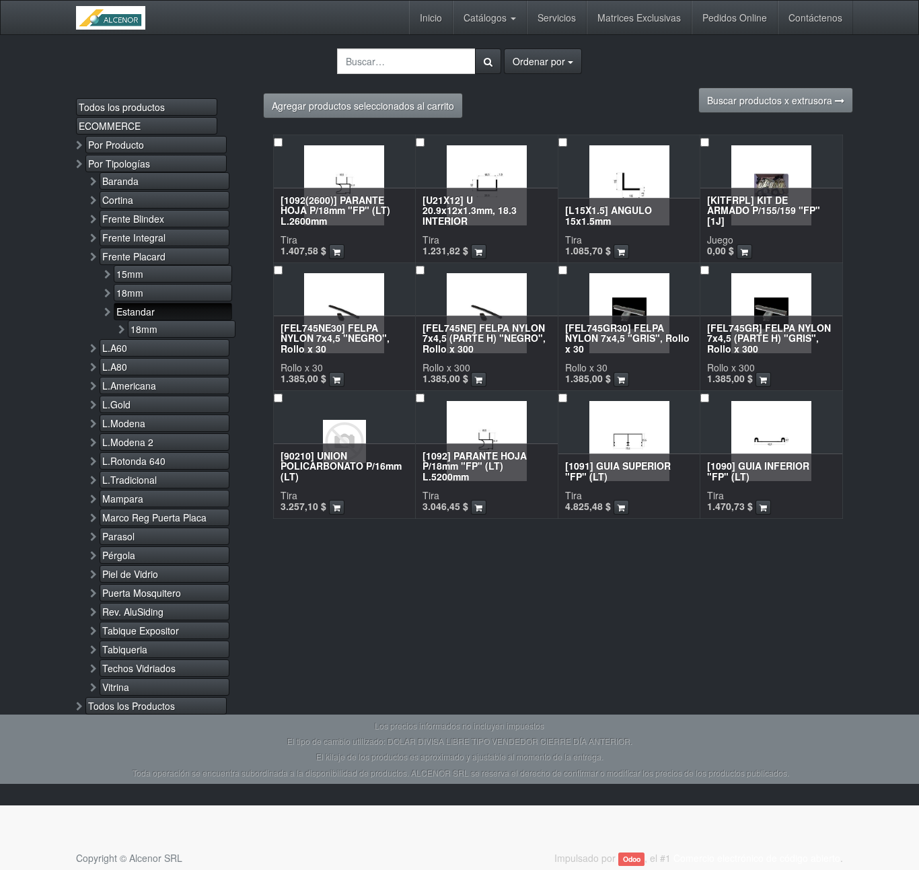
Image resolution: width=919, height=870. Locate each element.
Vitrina (115, 687)
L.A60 (114, 348)
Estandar (135, 311)
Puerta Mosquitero (141, 593)
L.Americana (129, 385)
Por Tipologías (119, 163)
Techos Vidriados (139, 668)
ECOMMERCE (110, 126)
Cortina (117, 200)
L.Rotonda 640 (134, 461)
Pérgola (118, 555)
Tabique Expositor (140, 630)
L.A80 (114, 366)
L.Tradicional (129, 479)
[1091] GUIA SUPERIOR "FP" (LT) (618, 470)
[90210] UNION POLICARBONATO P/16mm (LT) (341, 466)
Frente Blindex (133, 218)
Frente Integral (134, 237)
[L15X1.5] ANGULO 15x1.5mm (608, 215)
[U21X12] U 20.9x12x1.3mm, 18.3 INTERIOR (469, 210)
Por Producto (116, 144)
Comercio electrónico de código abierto (756, 858)
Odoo (631, 859)
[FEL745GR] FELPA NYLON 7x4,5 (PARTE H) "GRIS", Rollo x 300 (769, 338)
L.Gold (116, 404)
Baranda (120, 181)
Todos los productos (122, 107)
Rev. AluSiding (132, 611)
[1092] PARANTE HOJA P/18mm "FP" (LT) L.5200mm (474, 466)
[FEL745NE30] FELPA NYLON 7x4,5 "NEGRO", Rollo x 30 (335, 338)
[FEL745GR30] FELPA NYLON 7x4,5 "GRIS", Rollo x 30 (627, 338)
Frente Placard (134, 256)
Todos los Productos (131, 706)
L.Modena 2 (127, 442)
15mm (129, 274)
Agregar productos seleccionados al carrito (363, 105)
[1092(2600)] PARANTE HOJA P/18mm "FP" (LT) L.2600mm (335, 210)
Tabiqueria (124, 649)
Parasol (118, 536)
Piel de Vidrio (130, 574)
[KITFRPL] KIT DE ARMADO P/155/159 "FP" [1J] (763, 210)
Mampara (122, 498)
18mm (129, 292)
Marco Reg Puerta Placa (154, 517)
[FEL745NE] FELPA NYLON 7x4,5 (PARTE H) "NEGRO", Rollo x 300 (484, 338)
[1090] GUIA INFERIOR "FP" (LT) (758, 470)
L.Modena (123, 423)
